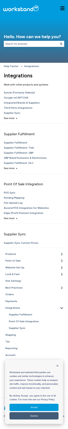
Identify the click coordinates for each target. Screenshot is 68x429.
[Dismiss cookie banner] (57, 366)
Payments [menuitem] (11, 301)
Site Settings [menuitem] (13, 280)
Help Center (11, 66)
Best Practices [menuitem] (14, 287)
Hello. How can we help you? (32, 36)
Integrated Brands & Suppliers (22, 102)
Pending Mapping (14, 197)
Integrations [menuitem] (12, 307)
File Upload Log (13, 202)
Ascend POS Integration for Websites (26, 207)
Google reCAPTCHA (16, 97)
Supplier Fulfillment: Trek (19, 147)
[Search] (61, 44)
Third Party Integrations (18, 107)
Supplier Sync (12, 112)
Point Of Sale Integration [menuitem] (24, 321)
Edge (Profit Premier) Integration (23, 212)
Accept (34, 407)
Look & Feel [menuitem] (12, 274)
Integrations (31, 66)
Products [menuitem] (10, 253)
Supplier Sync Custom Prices (21, 242)
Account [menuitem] (10, 355)
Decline (34, 416)
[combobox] (31, 44)
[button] (61, 254)
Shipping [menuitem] (10, 334)
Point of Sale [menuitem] (13, 260)
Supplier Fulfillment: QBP (18, 152)
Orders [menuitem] (9, 294)
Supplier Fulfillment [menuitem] (20, 314)
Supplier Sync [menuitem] (17, 328)
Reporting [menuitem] (11, 348)
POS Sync (9, 192)
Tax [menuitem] (7, 341)
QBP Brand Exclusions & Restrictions (25, 157)
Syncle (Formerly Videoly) (19, 92)
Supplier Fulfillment (15, 142)
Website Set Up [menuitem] (14, 267)
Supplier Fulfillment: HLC (19, 162)
